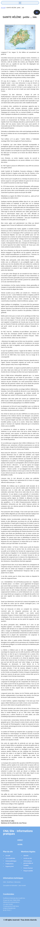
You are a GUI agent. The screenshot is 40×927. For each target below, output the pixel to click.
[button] (20, 2)
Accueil (3, 7)
